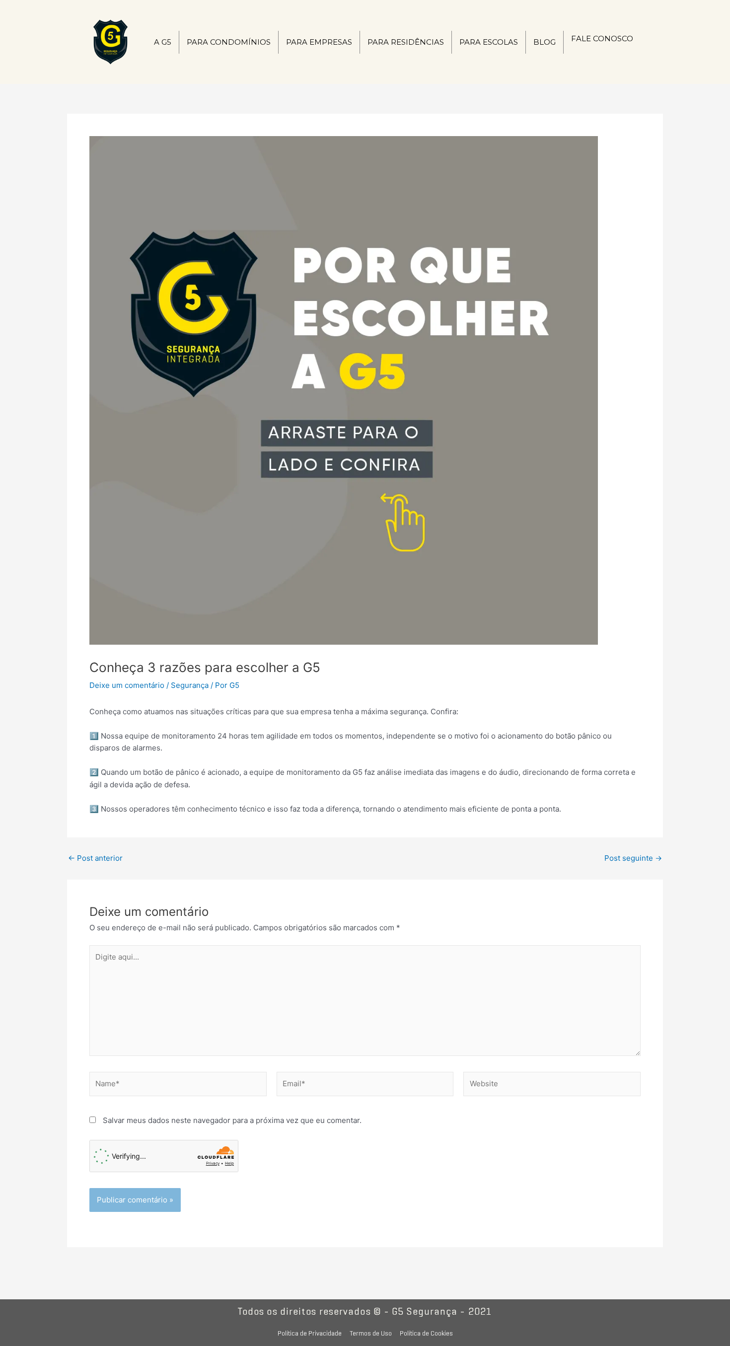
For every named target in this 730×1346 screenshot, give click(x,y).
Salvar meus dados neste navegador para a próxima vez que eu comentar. (232, 1120)
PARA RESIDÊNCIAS (405, 42)
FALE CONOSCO (602, 38)
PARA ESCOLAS (488, 42)
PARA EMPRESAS (319, 42)
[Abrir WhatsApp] (705, 1321)
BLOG (544, 42)
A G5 (162, 42)
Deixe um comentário (126, 685)
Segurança (190, 685)
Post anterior (95, 858)
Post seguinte (633, 858)
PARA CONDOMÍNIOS (229, 42)
